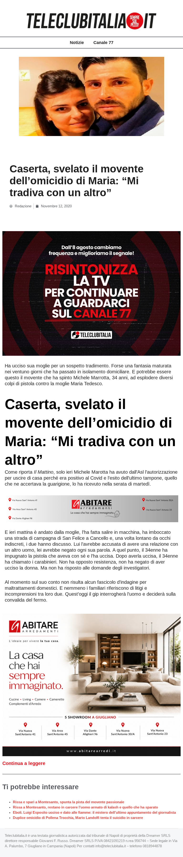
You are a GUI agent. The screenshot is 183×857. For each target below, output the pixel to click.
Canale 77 (103, 42)
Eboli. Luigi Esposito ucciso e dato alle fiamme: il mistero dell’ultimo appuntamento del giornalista (94, 812)
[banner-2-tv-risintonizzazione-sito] (91, 293)
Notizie (77, 42)
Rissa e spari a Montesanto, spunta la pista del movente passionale (68, 802)
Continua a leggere (23, 763)
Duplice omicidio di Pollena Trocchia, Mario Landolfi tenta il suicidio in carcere (78, 818)
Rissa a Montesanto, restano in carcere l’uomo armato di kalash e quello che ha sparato (85, 807)
